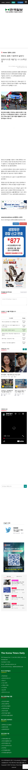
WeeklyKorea (15, 580)
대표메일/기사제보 (5, 662)
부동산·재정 (5, 685)
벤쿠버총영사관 (6, 743)
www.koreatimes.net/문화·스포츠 (11, 217)
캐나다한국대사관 (7, 745)
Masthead (4, 676)
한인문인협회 (5, 701)
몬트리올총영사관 (7, 741)
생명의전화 (5, 727)
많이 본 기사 (19, 576)
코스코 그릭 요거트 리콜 (17, 597)
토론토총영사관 (6, 738)
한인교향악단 (5, 703)
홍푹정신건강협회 (7, 724)
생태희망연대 (5, 729)
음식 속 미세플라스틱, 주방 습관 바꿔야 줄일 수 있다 (18, 582)
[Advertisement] (14, 31)
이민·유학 (4, 683)
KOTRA (4, 748)
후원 (13, 2)
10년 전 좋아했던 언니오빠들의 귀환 (10, 321)
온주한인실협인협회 (7, 715)
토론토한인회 (5, 708)
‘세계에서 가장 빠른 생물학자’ (8, 342)
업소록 (4, 689)
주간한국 (4, 687)
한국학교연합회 (6, 706)
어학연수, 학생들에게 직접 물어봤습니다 (7, 391)
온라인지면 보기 (6, 678)
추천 (16, 223)
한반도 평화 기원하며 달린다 (8, 330)
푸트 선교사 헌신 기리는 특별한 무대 (20, 391)
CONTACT (8, 2)
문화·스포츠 (11, 52)
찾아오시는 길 (5, 692)
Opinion (16, 527)
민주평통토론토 (6, 750)
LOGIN (3, 2)
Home (5, 52)
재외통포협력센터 (7, 752)
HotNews (14, 595)
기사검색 (20, 2)
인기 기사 (9, 576)
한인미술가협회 (6, 713)
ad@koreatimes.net (18, 666)
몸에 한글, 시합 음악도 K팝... (8, 338)
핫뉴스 (4, 680)
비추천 (23, 223)
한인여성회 (5, 710)
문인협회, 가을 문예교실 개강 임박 (10, 374)
